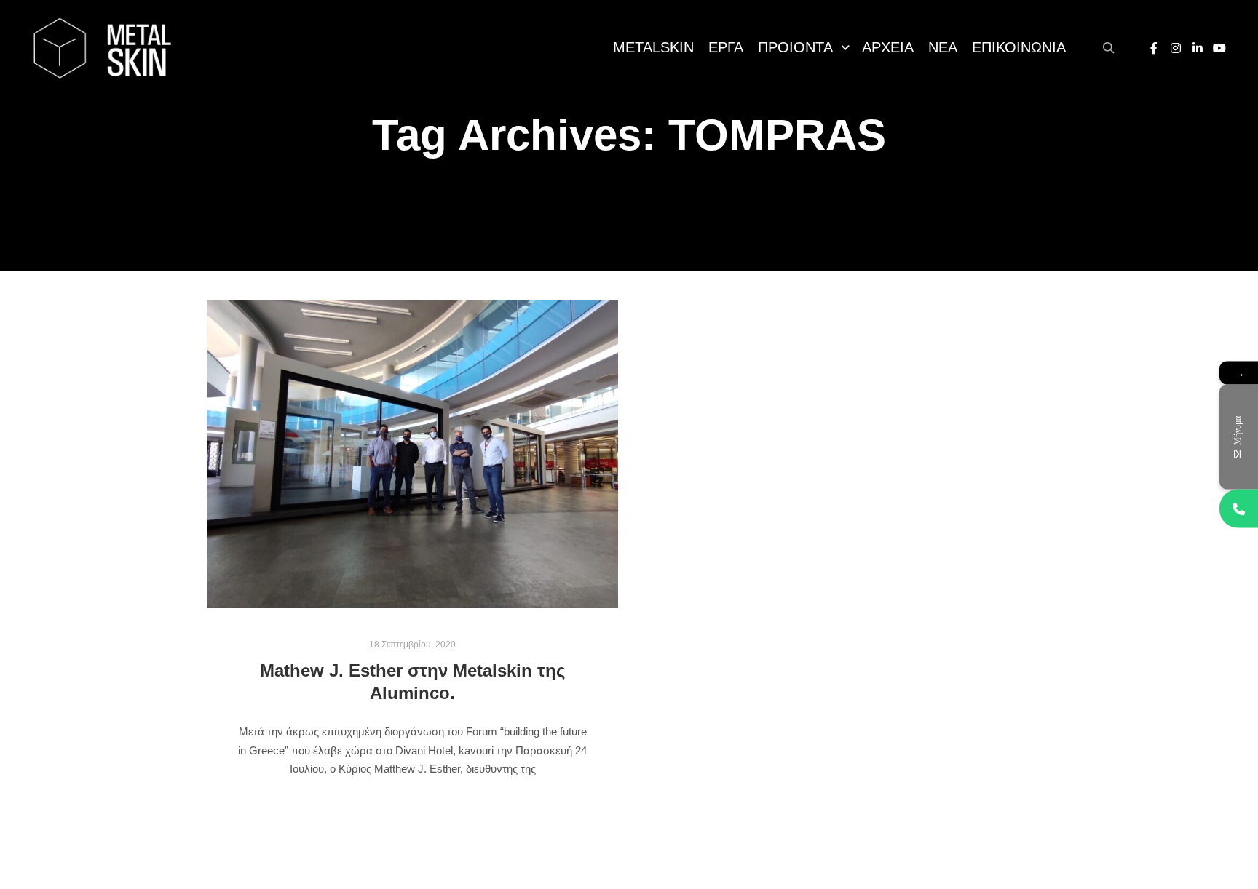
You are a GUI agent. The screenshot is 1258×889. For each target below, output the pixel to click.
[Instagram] (1175, 48)
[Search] (1109, 48)
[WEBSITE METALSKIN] (102, 48)
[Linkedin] (1197, 48)
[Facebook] (1153, 48)
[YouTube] (1219, 48)
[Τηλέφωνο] (1238, 509)
